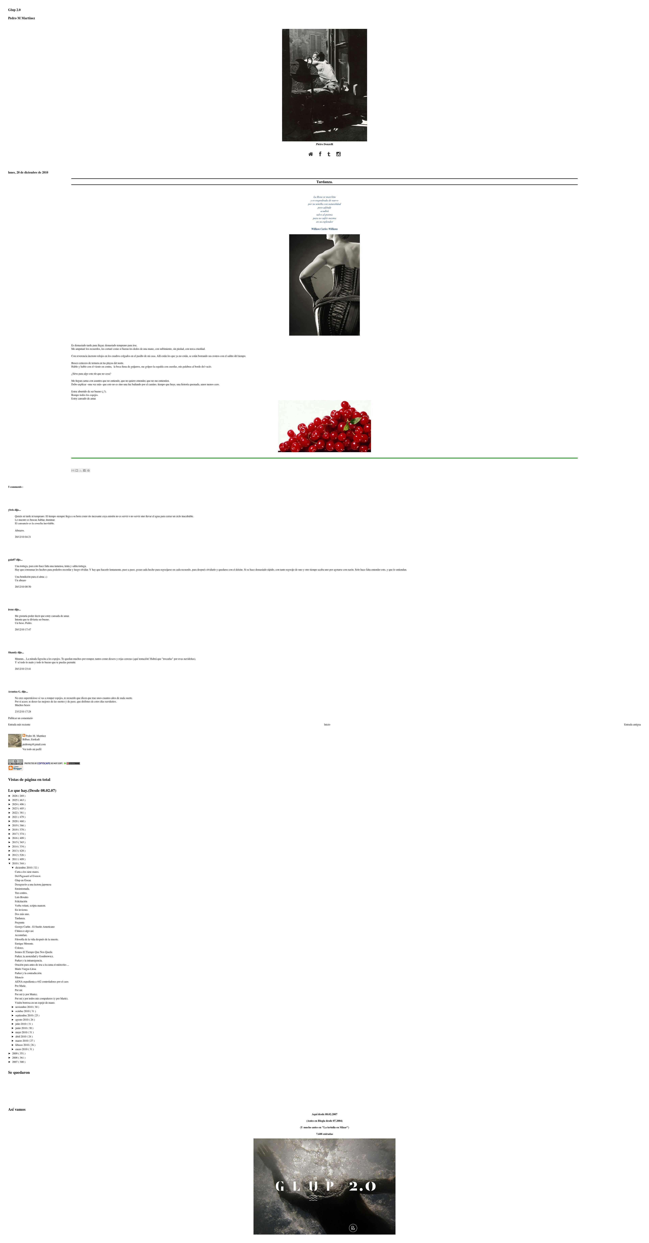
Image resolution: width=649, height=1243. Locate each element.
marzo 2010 (22, 1040)
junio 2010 (21, 1028)
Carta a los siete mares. (27, 871)
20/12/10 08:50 (23, 586)
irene (11, 609)
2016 (15, 838)
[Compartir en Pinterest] (88, 470)
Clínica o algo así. (24, 931)
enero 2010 (21, 1049)
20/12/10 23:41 (23, 668)
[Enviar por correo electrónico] (73, 470)
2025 (15, 800)
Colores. (19, 947)
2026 (15, 795)
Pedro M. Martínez (36, 735)
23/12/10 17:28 (23, 711)
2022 (15, 812)
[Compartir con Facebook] (84, 470)
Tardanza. (324, 181)
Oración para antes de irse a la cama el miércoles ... (42, 964)
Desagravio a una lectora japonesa (33, 884)
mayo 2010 (21, 1032)
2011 (15, 859)
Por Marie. (20, 985)
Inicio (327, 724)
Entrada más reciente (19, 724)
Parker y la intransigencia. (28, 960)
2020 (15, 821)
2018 (15, 829)
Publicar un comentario (20, 718)
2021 (15, 817)
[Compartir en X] (80, 470)
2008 (15, 1057)
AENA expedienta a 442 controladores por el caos (41, 981)
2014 (15, 846)
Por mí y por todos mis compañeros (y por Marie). (41, 998)
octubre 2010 (22, 1011)
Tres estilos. (21, 893)
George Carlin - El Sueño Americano (35, 926)
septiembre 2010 (24, 1015)
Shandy (13, 652)
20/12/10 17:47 (23, 629)
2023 (15, 808)
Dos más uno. (22, 914)
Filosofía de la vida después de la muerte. (37, 939)
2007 (15, 1061)
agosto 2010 (22, 1019)
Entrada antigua (632, 724)
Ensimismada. (22, 888)
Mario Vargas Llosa (25, 969)
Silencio (19, 977)
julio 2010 (21, 1023)
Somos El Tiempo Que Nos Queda (33, 952)
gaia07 (12, 559)
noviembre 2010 (24, 1007)
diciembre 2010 (24, 867)
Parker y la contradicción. (28, 973)
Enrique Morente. (24, 943)
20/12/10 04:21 (23, 536)
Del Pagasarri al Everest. (28, 876)
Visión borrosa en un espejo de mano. (35, 1002)
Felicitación (21, 901)
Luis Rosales (21, 897)
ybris (11, 510)
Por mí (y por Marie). (26, 994)
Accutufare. (21, 935)
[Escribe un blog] (76, 470)
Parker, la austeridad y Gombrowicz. (34, 956)
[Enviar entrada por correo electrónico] (71, 463)
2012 (15, 855)
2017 (15, 833)
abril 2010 (21, 1036)
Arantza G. (15, 691)
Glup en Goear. (23, 880)
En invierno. (21, 909)
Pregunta (19, 922)
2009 (15, 1053)
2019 (15, 825)
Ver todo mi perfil (31, 749)
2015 (15, 842)
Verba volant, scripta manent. (30, 905)
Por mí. (19, 990)
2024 (15, 804)
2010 (15, 863)
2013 (15, 850)
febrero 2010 (22, 1045)
